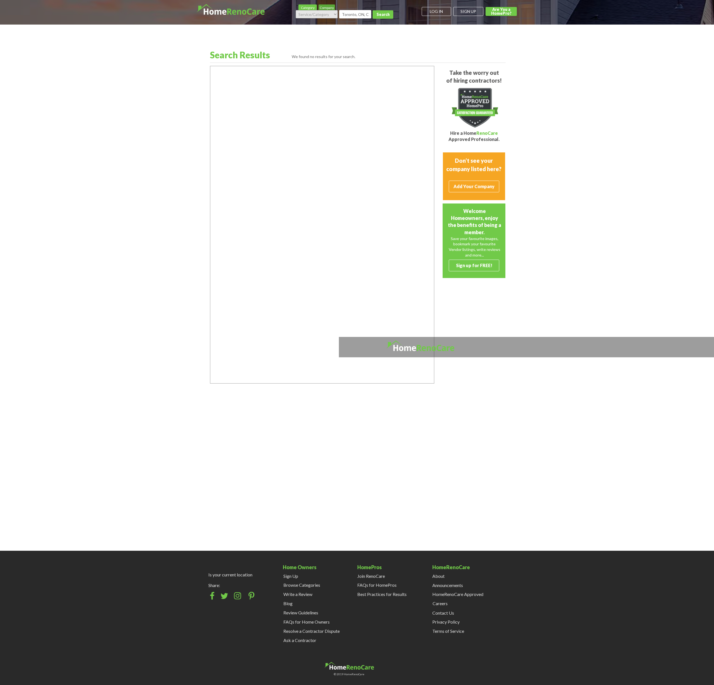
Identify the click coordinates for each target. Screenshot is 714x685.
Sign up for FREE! (474, 265)
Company (327, 8)
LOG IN (436, 11)
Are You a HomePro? (501, 11)
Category (308, 8)
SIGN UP (468, 11)
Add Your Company (474, 186)
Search (383, 14)
